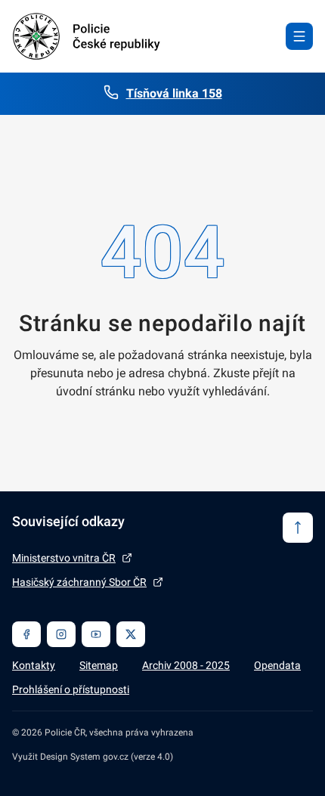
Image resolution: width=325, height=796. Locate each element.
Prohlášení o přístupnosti (70, 689)
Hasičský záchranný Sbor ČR (79, 582)
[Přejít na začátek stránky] (298, 528)
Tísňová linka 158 (174, 93)
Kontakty (33, 665)
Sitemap (98, 665)
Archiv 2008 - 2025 (186, 665)
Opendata (277, 665)
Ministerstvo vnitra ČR (64, 558)
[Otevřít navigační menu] (299, 36)
